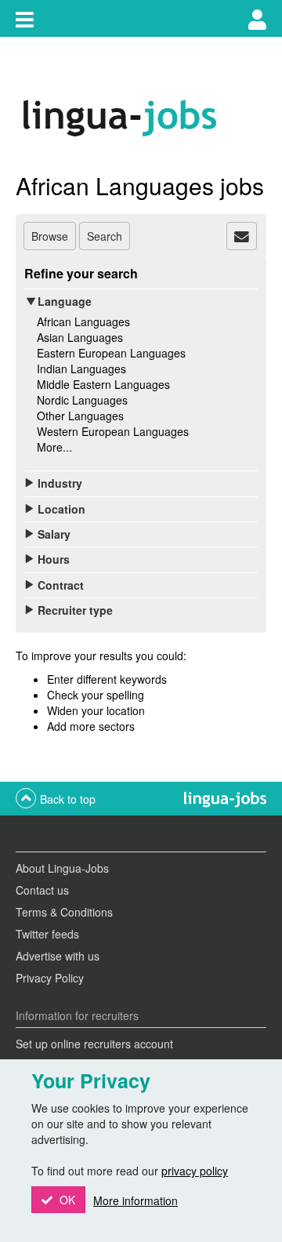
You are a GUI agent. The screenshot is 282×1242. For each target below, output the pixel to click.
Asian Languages (80, 337)
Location (61, 509)
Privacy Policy (50, 978)
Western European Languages (113, 431)
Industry (60, 483)
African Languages (83, 321)
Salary (54, 534)
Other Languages (80, 415)
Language (65, 301)
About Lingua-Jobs (62, 868)
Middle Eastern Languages (103, 384)
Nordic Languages (82, 400)
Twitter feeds (47, 934)
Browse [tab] (49, 236)
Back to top (68, 799)
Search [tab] (104, 236)
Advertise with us (57, 956)
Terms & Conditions (64, 912)
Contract (61, 585)
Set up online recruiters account (94, 1043)
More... (54, 447)
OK (65, 1200)
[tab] (241, 236)
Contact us (42, 890)
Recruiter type (75, 610)
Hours (54, 559)
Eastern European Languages (111, 353)
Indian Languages (81, 368)
